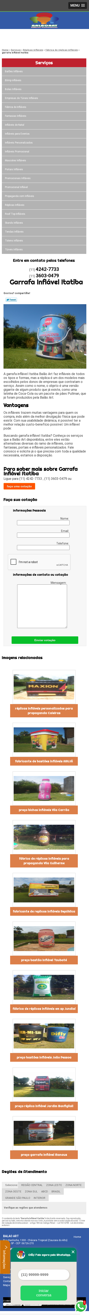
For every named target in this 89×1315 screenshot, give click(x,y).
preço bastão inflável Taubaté (44, 960)
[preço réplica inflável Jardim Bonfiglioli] (44, 1085)
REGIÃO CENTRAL (32, 1185)
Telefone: (63, 543)
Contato (8, 1281)
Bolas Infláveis (13, 89)
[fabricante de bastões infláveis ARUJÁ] (44, 740)
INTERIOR (39, 1197)
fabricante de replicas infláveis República (44, 911)
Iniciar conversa (43, 1293)
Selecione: (11, 1185)
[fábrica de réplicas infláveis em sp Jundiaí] (44, 987)
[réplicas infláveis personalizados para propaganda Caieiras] (44, 687)
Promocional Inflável (16, 187)
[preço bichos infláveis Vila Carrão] (44, 788)
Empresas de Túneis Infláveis (21, 98)
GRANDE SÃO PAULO (17, 1197)
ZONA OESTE (13, 1191)
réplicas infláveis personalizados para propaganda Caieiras (44, 711)
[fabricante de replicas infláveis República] (44, 890)
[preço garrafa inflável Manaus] (44, 1133)
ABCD (44, 1191)
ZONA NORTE (73, 1185)
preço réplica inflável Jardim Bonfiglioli (44, 1106)
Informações (4, 1259)
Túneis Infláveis (14, 249)
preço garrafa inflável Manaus (44, 1155)
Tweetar (11, 300)
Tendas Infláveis (14, 231)
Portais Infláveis (14, 169)
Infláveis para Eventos (17, 133)
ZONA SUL (31, 1191)
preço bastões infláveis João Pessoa (44, 1057)
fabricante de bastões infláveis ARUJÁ (44, 761)
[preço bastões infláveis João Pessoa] (44, 1036)
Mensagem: (59, 582)
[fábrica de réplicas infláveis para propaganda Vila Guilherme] (44, 837)
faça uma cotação (19, 486)
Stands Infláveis (14, 222)
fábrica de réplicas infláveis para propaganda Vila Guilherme (44, 861)
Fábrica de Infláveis (15, 107)
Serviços (44, 62)
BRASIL (56, 1191)
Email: (65, 531)
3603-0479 (20, 40)
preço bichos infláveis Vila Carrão (44, 810)
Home (77, 1236)
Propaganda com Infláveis (19, 196)
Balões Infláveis (14, 71)
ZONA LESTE (54, 1185)
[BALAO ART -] (44, 20)
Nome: (65, 518)
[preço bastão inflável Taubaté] (44, 939)
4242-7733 (20, 35)
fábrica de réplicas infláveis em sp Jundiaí (44, 1009)
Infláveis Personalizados (19, 142)
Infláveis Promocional (17, 151)
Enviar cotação (44, 640)
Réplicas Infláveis (14, 205)
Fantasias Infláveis (15, 116)
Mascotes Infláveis (15, 160)
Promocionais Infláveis (18, 178)
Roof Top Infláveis (15, 213)
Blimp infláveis (13, 80)
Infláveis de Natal (14, 124)
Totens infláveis (14, 240)
